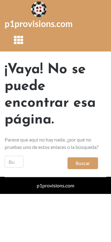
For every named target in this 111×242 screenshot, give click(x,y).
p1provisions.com (39, 23)
